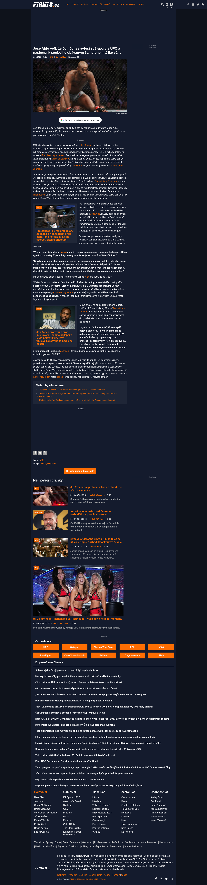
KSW (161, 647)
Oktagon (74, 647)
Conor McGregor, (41, 377)
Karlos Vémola (41, 820)
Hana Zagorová (158, 805)
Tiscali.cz (39, 842)
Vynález (96, 832)
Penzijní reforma (100, 828)
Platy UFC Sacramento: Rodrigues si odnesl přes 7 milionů (66, 761)
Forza (66, 816)
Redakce (72, 875)
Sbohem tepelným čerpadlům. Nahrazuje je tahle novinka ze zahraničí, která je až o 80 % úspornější (88, 749)
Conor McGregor (42, 805)
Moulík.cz (51, 846)
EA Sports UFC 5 (71, 797)
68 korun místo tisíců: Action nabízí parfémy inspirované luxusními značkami (76, 688)
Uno (123, 820)
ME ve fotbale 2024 (102, 812)
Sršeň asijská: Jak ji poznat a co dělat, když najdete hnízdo (66, 670)
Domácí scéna (80, 4)
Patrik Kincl (40, 824)
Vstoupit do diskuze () (81, 471)
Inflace (95, 797)
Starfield (67, 805)
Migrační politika (100, 809)
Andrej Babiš (157, 797)
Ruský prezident (100, 816)
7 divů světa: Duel (130, 809)
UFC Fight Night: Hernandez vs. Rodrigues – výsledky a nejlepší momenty (77, 618)
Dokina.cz (74, 846)
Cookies (83, 875)
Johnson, (64, 351)
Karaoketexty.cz (149, 842)
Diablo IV (68, 812)
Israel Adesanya (42, 809)
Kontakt (116, 875)
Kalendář (118, 4)
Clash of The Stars (103, 647)
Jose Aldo (77, 165)
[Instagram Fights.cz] (193, 4)
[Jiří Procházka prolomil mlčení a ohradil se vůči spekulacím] (50, 496)
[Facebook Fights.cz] (188, 4)
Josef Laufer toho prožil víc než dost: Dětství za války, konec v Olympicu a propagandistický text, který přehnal (94, 707)
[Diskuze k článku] (78, 57)
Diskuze (130, 4)
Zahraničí (96, 4)
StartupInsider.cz (133, 846)
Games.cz (87, 842)
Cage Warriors (132, 655)
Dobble (125, 816)
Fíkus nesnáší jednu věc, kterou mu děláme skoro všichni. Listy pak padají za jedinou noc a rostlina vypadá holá (95, 737)
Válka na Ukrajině (101, 805)
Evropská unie (99, 824)
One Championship (74, 655)
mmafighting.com (48, 463)
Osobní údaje (95, 875)
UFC (67, 4)
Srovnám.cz (116, 846)
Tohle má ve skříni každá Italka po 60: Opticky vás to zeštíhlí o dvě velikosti (75, 755)
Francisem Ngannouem (53, 155)
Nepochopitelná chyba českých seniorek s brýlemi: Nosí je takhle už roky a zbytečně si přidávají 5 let (89, 785)
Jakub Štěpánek (97, 495)
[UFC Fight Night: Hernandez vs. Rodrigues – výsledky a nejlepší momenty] (78, 590)
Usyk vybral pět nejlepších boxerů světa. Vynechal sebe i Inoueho (70, 779)
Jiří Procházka (41, 816)
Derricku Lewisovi (60, 159)
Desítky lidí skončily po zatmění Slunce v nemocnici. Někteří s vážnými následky (78, 676)
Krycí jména (127, 828)
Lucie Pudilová (41, 832)
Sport (58, 842)
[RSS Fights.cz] (203, 4)
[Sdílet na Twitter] (40, 453)
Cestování (75, 842)
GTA (65, 809)
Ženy (65, 842)
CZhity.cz (86, 846)
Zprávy (49, 842)
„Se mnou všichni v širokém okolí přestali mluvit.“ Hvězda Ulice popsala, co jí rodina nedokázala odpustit (91, 694)
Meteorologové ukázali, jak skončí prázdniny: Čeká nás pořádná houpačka (75, 725)
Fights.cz (62, 846)
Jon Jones (86, 145)
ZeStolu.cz (117, 842)
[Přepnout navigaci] (167, 4)
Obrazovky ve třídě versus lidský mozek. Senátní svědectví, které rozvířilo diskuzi (78, 682)
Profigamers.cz (102, 842)
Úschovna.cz (166, 842)
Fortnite (67, 820)
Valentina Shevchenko (45, 812)
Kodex (107, 875)
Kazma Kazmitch (159, 809)
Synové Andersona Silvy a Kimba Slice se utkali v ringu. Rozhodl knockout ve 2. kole (96, 540)
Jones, (60, 377)
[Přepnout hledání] (162, 4)
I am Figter (45, 655)
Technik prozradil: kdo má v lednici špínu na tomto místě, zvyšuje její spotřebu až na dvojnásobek (87, 731)
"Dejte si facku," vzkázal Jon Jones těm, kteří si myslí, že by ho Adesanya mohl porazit (77, 400)
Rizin (161, 655)
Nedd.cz (39, 846)
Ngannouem (39, 195)
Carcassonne (128, 797)
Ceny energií (98, 820)
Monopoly (126, 812)
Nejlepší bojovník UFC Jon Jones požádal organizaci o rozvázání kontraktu (72, 389)
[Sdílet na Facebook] (35, 453)
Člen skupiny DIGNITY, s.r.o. (96, 879)
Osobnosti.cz (132, 842)
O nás (124, 875)
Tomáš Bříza (95, 547)
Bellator (103, 655)
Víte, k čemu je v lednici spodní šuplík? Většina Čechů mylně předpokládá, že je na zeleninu (84, 773)
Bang (124, 801)
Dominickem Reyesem (106, 181)
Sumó (107, 4)
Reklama (61, 875)
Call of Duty (69, 824)
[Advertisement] (80, 429)
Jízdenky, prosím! (130, 824)
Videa (141, 4)
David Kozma (41, 828)
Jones (63, 252)
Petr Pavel (156, 801)
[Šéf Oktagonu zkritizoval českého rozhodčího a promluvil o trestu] (50, 520)
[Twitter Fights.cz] (198, 4)
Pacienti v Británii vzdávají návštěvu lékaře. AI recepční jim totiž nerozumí (74, 700)
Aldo (87, 277)
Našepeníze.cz (100, 846)
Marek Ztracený (158, 820)
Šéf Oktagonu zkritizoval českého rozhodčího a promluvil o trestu (90, 513)
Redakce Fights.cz (61, 623)
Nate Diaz (39, 797)
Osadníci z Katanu (130, 805)
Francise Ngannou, (63, 292)
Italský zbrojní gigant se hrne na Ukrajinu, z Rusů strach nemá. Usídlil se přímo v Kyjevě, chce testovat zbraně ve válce (98, 743)
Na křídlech (127, 832)
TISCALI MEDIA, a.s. (77, 879)
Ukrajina (96, 801)
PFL (132, 647)
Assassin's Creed (72, 801)
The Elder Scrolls (72, 828)
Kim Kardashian (159, 812)
